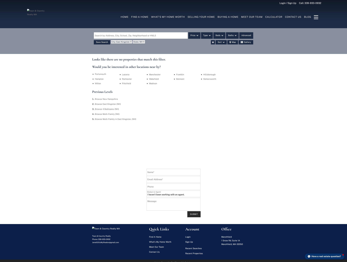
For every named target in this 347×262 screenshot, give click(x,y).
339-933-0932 (312, 3)
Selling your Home (201, 16)
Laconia (125, 74)
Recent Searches (193, 248)
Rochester (127, 79)
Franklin (180, 74)
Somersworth (209, 79)
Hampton (99, 79)
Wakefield (154, 79)
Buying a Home (228, 16)
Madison (153, 83)
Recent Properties (194, 253)
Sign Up (189, 242)
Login (188, 237)
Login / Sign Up (287, 3)
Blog (307, 16)
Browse (106, 99)
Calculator (273, 16)
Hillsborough (209, 74)
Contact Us (293, 16)
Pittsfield (126, 83)
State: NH (137, 42)
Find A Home (139, 16)
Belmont (180, 79)
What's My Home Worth (168, 16)
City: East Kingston (121, 42)
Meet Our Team (252, 16)
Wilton (98, 83)
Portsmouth (100, 74)
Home (124, 16)
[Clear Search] (213, 42)
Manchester (155, 74)
